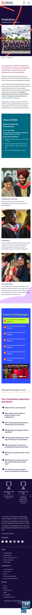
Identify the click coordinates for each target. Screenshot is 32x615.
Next (30, 497)
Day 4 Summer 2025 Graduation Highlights (16, 340)
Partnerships (6, 562)
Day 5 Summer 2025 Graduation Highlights (16, 346)
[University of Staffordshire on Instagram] (11, 541)
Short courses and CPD (10, 557)
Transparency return (9, 597)
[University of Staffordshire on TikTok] (22, 541)
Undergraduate (7, 553)
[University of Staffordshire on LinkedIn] (19, 541)
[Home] (7, 2)
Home (3, 57)
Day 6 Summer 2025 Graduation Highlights (16, 353)
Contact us (4, 537)
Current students (8, 569)
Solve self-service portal (10, 578)
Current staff (7, 571)
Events (5, 588)
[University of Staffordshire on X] (7, 541)
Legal (5, 592)
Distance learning (8, 560)
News (5, 585)
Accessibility (7, 595)
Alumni (5, 574)
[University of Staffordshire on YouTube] (15, 541)
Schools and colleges (9, 576)
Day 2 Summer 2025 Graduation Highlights (16, 327)
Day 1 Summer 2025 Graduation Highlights (16, 320)
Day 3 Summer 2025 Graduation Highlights (16, 333)
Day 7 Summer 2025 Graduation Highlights (16, 359)
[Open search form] (29, 3)
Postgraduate (7, 555)
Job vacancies (7, 590)
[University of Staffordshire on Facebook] (3, 541)
